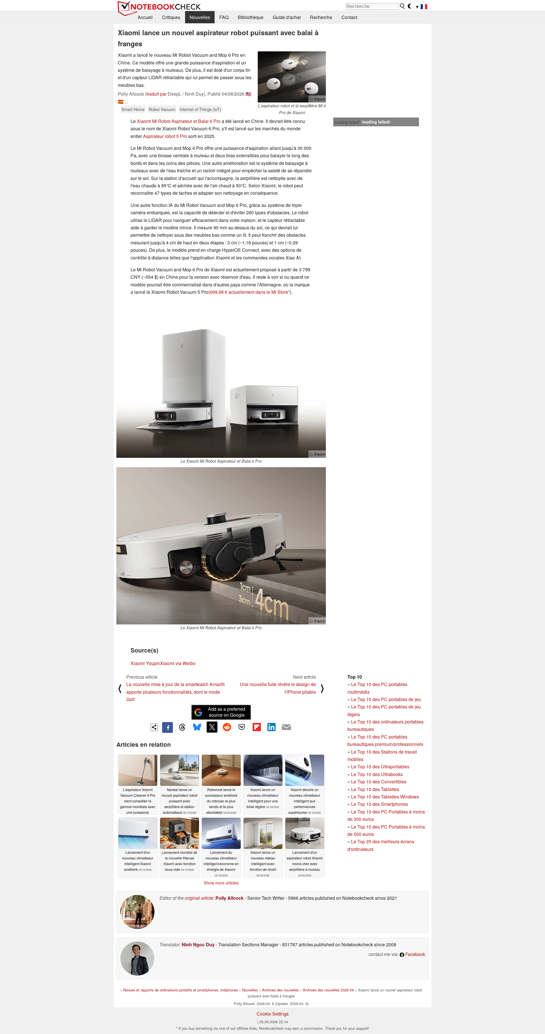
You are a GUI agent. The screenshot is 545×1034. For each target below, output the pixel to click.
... (126, 101)
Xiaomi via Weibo (178, 663)
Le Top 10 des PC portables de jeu (386, 699)
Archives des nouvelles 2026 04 (328, 990)
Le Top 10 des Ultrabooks (377, 774)
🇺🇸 (248, 94)
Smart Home (132, 109)
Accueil (145, 17)
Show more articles (221, 883)
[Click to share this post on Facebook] (167, 727)
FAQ (224, 17)
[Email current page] (286, 727)
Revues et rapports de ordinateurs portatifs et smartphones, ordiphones (180, 990)
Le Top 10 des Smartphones (379, 804)
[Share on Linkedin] (271, 727)
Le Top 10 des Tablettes (375, 789)
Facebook (414, 954)
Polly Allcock (229, 898)
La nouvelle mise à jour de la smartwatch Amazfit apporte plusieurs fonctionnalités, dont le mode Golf (175, 691)
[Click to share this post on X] (212, 727)
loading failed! (347, 122)
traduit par (156, 94)
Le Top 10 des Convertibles (378, 781)
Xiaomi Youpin (145, 663)
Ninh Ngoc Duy (198, 944)
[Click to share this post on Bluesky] (197, 727)
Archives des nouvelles (280, 990)
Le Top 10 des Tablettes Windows (385, 796)
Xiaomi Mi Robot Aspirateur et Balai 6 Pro (179, 121)
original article (199, 898)
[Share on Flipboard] (256, 727)
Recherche (321, 17)
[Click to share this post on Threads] (182, 727)
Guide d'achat (287, 17)
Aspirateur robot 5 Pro (165, 136)
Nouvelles (200, 17)
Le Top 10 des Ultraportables (380, 766)
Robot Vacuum (162, 109)
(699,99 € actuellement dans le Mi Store (248, 292)
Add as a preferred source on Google (226, 712)
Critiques (171, 17)
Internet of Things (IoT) (200, 109)
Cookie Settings (273, 1013)
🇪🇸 (120, 101)
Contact (349, 17)
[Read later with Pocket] (241, 727)
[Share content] (154, 727)
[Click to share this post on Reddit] (226, 727)
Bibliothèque (250, 17)
